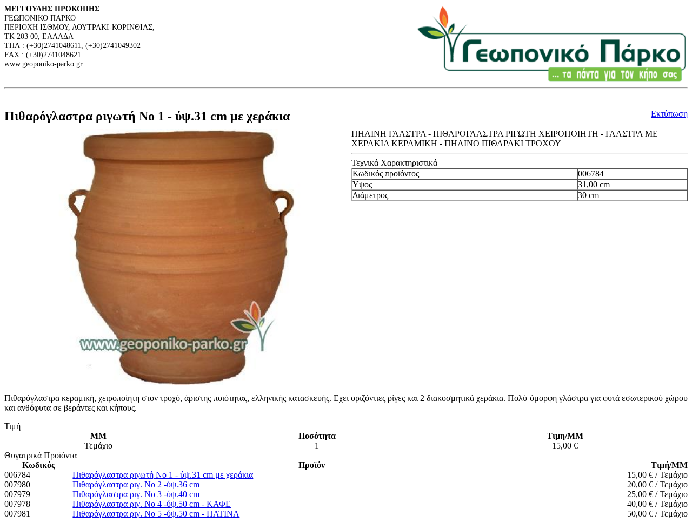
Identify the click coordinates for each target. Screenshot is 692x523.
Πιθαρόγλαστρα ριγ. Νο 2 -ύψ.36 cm (135, 484)
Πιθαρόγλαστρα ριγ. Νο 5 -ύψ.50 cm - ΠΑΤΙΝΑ (155, 513)
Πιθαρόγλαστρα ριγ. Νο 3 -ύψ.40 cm (135, 494)
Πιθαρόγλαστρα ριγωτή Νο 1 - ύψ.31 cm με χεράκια (162, 474)
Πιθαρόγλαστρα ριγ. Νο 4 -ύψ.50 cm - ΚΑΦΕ (151, 503)
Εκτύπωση (669, 113)
